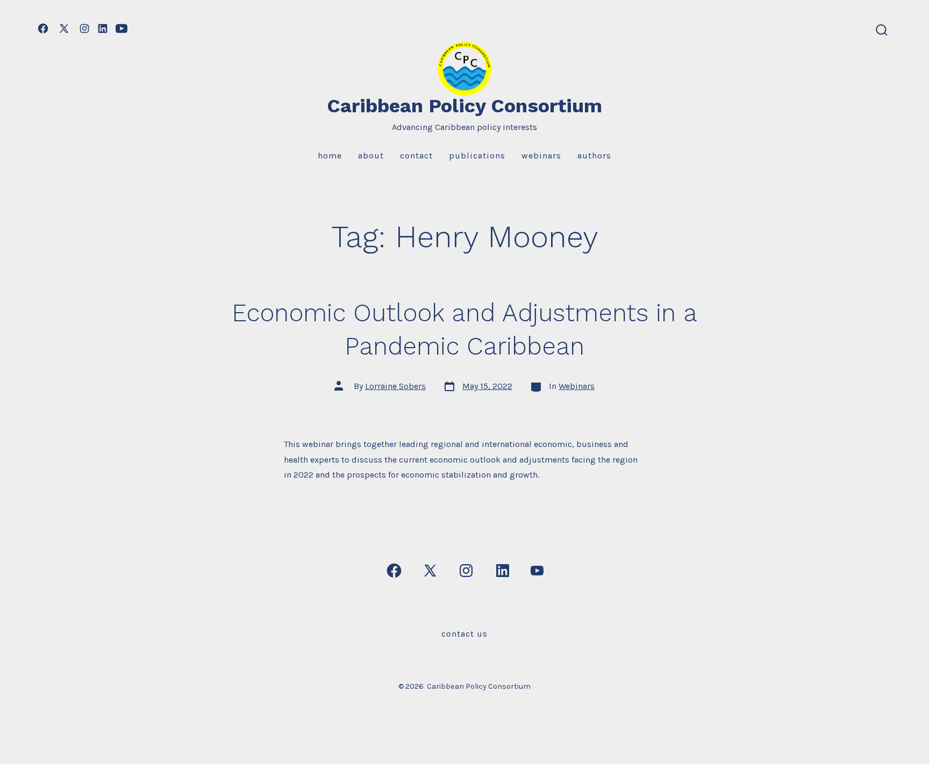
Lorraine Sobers (395, 386)
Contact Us (464, 634)
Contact (416, 155)
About (371, 155)
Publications (477, 155)
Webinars (541, 155)
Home (330, 155)
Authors (594, 155)
